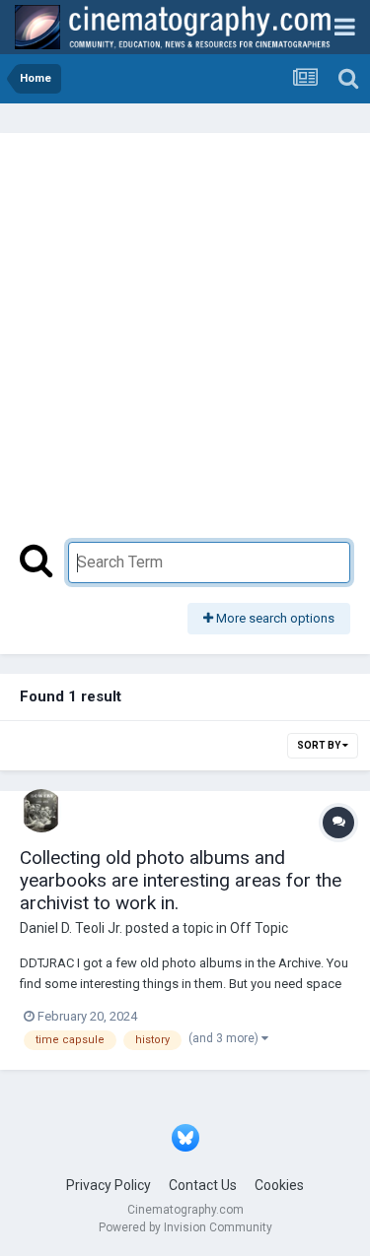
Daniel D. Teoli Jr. (71, 928)
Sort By (319, 745)
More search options (273, 618)
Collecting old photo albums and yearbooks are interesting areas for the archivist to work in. (180, 880)
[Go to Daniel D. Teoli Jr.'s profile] (41, 810)
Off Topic (259, 928)
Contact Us (203, 1185)
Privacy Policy (108, 1185)
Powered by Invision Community (185, 1227)
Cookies (279, 1185)
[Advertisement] (185, 347)
